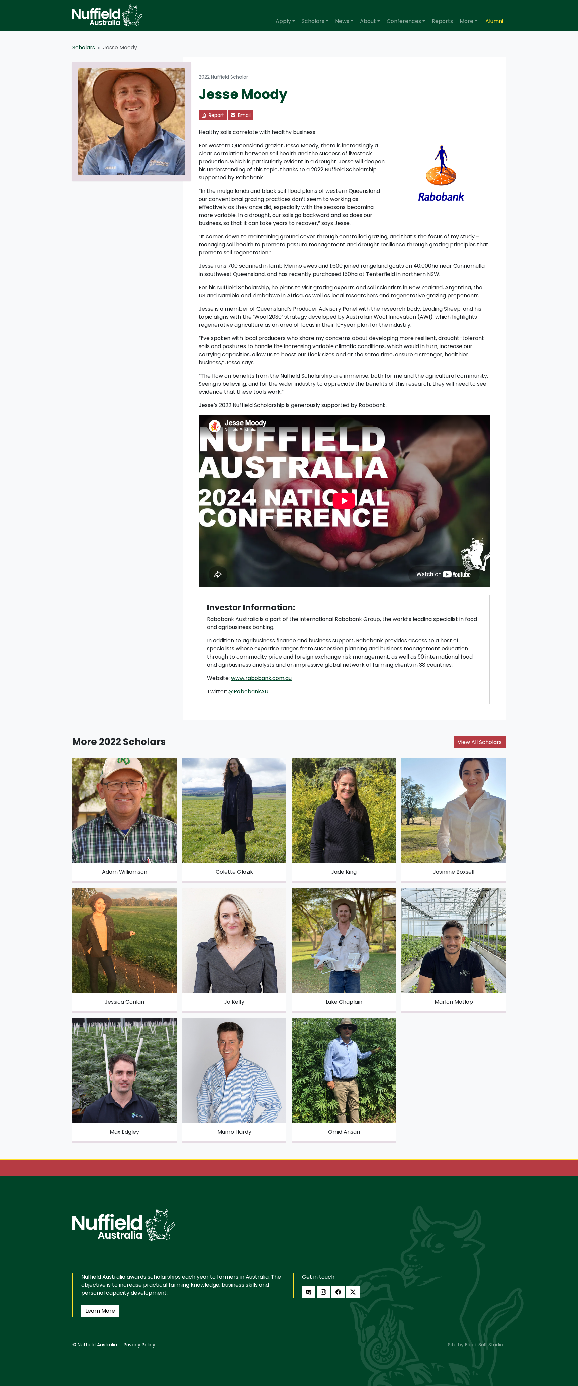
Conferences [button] (404, 21)
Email (244, 115)
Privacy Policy (139, 1344)
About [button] (368, 21)
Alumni (494, 21)
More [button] (466, 21)
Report (215, 115)
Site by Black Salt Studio (475, 1344)
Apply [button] (283, 21)
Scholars (83, 47)
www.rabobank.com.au (261, 678)
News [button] (342, 21)
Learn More (100, 1311)
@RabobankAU (248, 691)
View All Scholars (480, 742)
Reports (442, 21)
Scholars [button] (313, 21)
